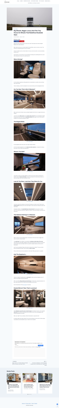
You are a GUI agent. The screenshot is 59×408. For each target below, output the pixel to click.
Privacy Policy (28, 403)
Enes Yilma (30, 234)
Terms (33, 403)
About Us (23, 403)
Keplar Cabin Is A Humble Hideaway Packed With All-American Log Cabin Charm (20, 363)
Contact (35, 403)
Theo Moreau (26, 388)
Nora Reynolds (43, 388)
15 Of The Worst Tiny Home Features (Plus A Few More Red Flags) (28, 386)
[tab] (28, 394)
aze (31, 201)
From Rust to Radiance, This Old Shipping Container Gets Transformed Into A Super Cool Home (38, 363)
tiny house (25, 284)
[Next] (51, 383)
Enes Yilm (30, 201)
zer (32, 234)
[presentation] (14, 377)
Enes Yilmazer (31, 109)
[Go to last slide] (8, 383)
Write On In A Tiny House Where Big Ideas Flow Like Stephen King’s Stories (45, 386)
